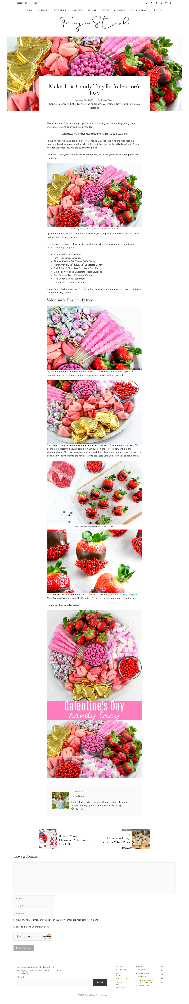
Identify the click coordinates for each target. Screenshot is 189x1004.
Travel (105, 10)
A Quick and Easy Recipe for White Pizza (115, 840)
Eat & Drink (60, 10)
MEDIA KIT (22, 3)
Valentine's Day (112, 104)
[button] (154, 10)
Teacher (92, 10)
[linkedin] (146, 3)
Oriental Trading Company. (61, 247)
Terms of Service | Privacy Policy (146, 981)
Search (20, 977)
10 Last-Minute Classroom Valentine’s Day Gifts (73, 840)
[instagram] (166, 3)
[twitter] (161, 3)
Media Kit (142, 977)
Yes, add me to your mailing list (31, 926)
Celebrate (119, 10)
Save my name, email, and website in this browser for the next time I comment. (57, 919)
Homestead (77, 10)
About (35, 3)
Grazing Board (93, 104)
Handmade (43, 10)
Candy (52, 104)
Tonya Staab (107, 100)
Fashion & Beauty (139, 10)
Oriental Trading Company (123, 594)
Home (30, 10)
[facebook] (156, 3)
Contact (141, 970)
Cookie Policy (144, 973)
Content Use (143, 986)
